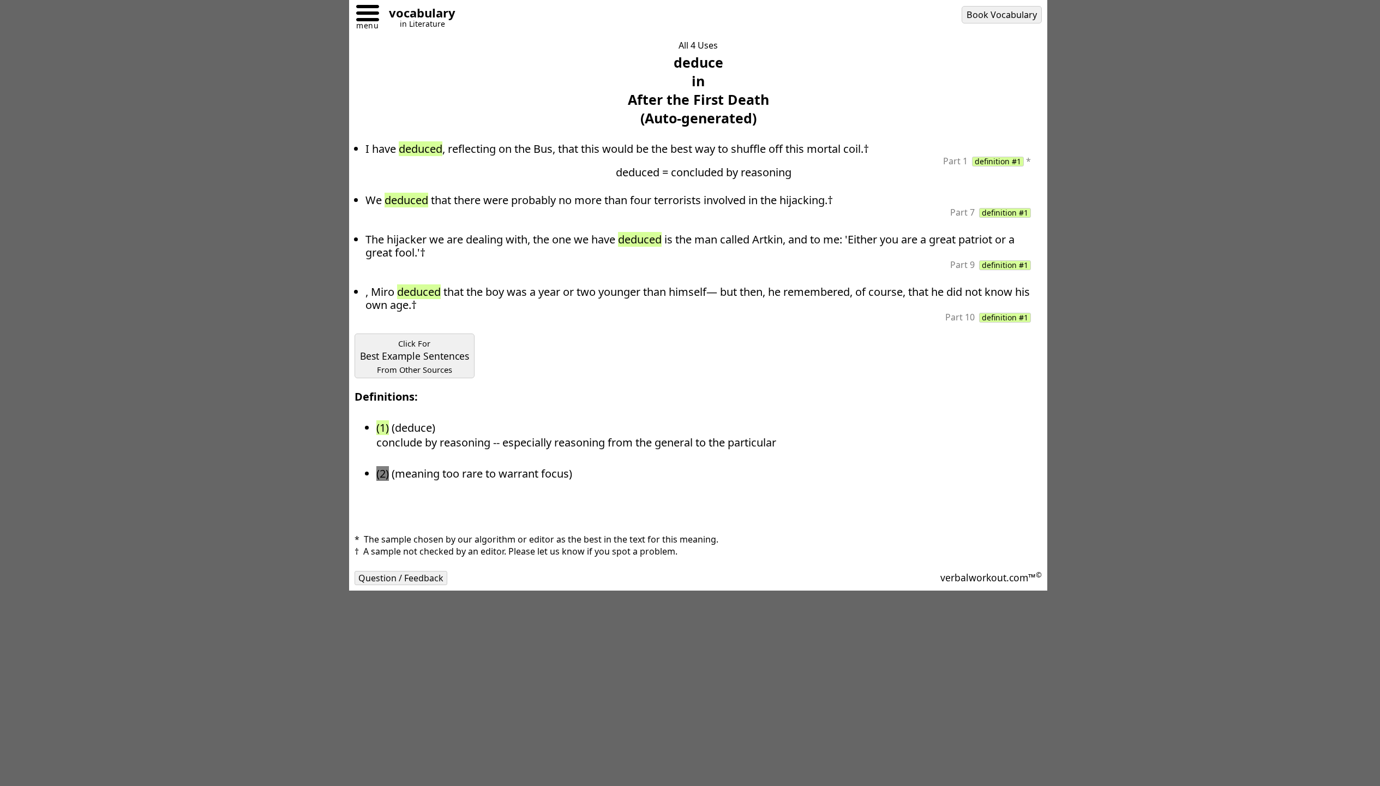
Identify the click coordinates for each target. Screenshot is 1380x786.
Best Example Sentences (414, 356)
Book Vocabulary (1002, 15)
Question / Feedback (401, 578)
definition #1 (998, 161)
